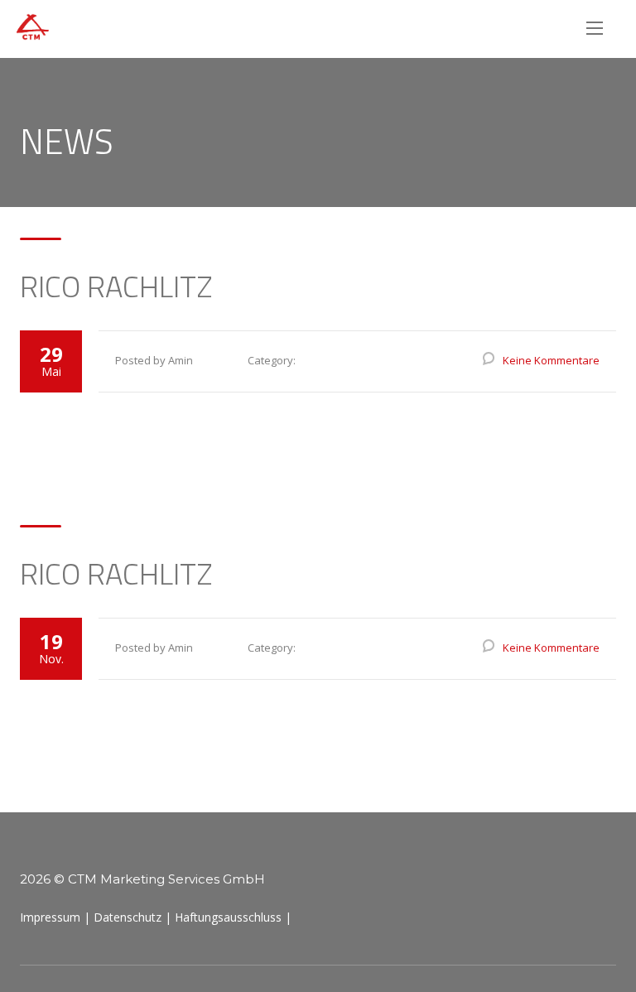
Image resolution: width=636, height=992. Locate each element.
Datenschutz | (132, 917)
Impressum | (55, 917)
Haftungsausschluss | (233, 917)
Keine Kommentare (551, 360)
